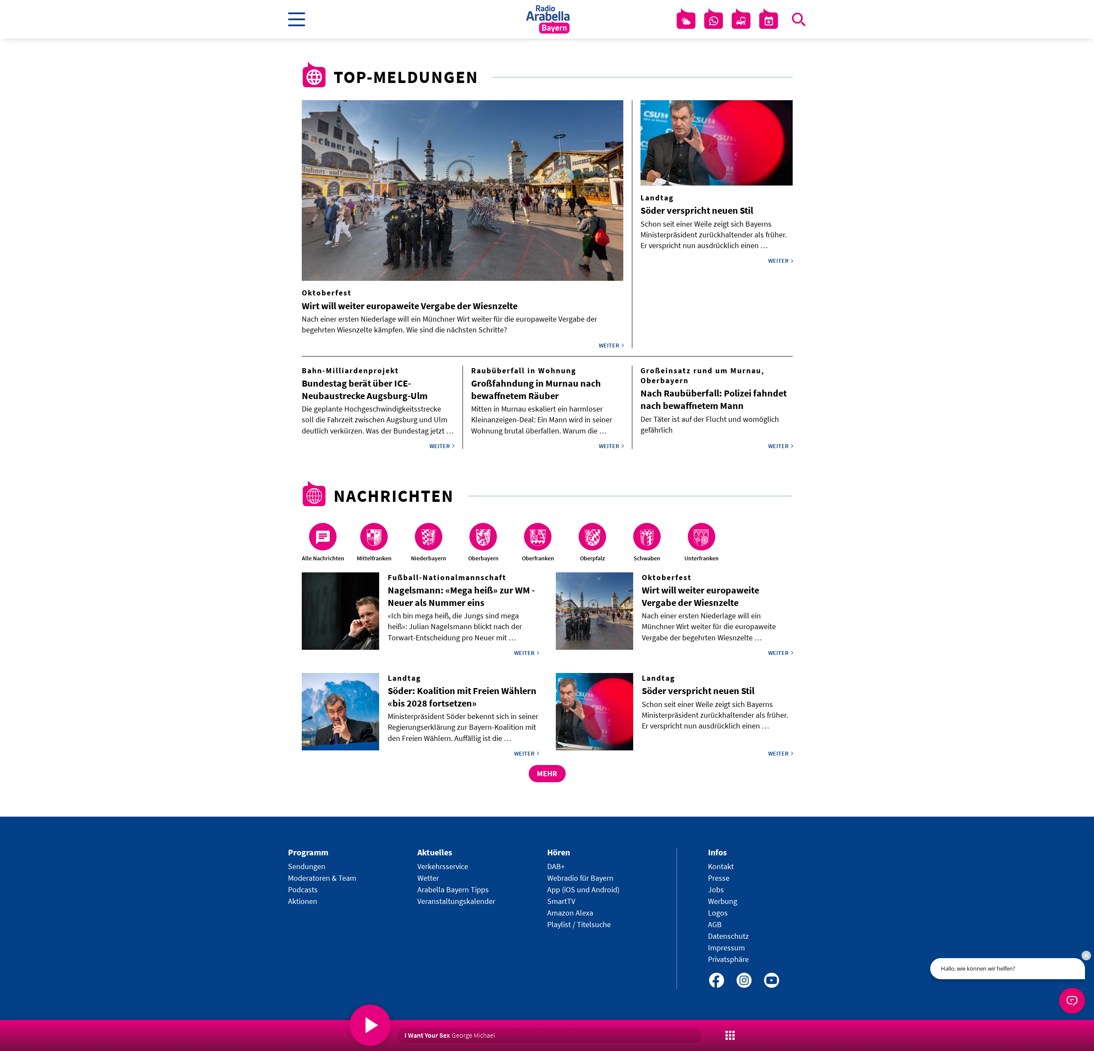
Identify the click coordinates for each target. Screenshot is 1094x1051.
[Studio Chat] (713, 21)
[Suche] (798, 19)
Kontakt (721, 866)
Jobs (716, 889)
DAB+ (556, 866)
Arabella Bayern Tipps (453, 889)
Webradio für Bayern (580, 878)
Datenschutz (728, 936)
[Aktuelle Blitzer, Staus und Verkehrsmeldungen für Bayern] (741, 21)
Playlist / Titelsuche (579, 924)
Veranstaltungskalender (456, 901)
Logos (718, 913)
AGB (715, 924)
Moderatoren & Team (322, 878)
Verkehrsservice (442, 866)
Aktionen (302, 901)
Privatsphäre (728, 959)
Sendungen (306, 866)
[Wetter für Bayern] (686, 21)
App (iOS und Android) (583, 889)
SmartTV (561, 901)
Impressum (726, 948)
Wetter (428, 878)
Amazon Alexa (570, 913)
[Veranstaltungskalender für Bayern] (768, 21)
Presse (718, 878)
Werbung (722, 901)
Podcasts (303, 889)
